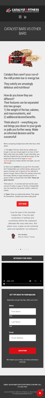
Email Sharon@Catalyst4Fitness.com (19, 385)
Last (10, 326)
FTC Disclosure (18, 393)
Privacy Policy (27, 393)
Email (12, 332)
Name (12, 306)
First (10, 316)
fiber (28, 171)
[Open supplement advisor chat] (40, 393)
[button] (6, 227)
